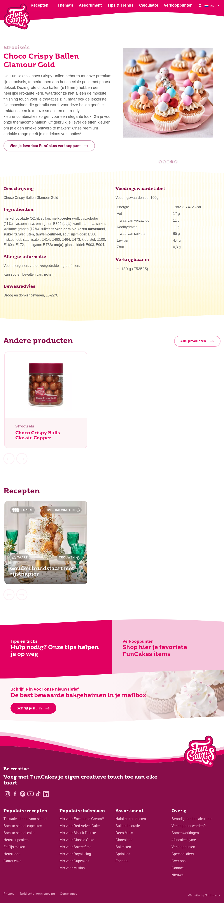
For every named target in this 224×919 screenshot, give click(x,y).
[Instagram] (7, 794)
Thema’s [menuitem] (65, 5)
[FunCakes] (17, 17)
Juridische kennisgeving (37, 893)
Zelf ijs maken (14, 847)
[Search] (200, 5)
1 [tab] (160, 161)
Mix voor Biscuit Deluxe (78, 833)
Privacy (9, 893)
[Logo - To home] (200, 753)
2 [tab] (164, 161)
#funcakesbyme (184, 840)
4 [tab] (171, 161)
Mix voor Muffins (72, 868)
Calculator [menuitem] (148, 5)
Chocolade (124, 840)
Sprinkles (123, 854)
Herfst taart (12, 854)
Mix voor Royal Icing (75, 854)
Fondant (122, 861)
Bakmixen (123, 847)
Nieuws (177, 875)
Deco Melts (124, 833)
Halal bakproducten (131, 819)
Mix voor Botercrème (75, 847)
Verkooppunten (183, 847)
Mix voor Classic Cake (77, 840)
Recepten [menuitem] (39, 5)
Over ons (179, 861)
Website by (204, 895)
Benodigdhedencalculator (192, 819)
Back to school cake (19, 833)
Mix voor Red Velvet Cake (80, 826)
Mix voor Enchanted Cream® (82, 819)
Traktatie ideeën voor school (25, 819)
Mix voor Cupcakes (74, 861)
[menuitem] (212, 5)
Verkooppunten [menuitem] (178, 5)
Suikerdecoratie (128, 826)
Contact (178, 868)
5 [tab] (175, 161)
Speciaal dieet (183, 854)
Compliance (68, 893)
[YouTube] (30, 794)
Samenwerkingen (185, 833)
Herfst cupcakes (16, 840)
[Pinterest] (22, 794)
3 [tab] (168, 161)
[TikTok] (38, 794)
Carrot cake (12, 861)
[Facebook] (15, 794)
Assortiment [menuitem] (90, 5)
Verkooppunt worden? (189, 826)
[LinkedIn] (46, 794)
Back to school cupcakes (23, 826)
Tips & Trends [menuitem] (120, 5)
